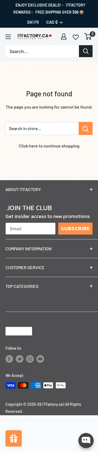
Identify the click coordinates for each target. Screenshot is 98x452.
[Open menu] (8, 37)
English (14, 331)
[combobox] (42, 51)
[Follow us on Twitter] (19, 358)
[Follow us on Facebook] (9, 358)
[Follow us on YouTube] (40, 358)
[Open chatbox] (86, 440)
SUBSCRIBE (75, 228)
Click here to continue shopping (49, 145)
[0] (88, 36)
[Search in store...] (86, 128)
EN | (30, 22)
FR (36, 22)
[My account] (63, 36)
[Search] (86, 51)
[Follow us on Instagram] (30, 358)
